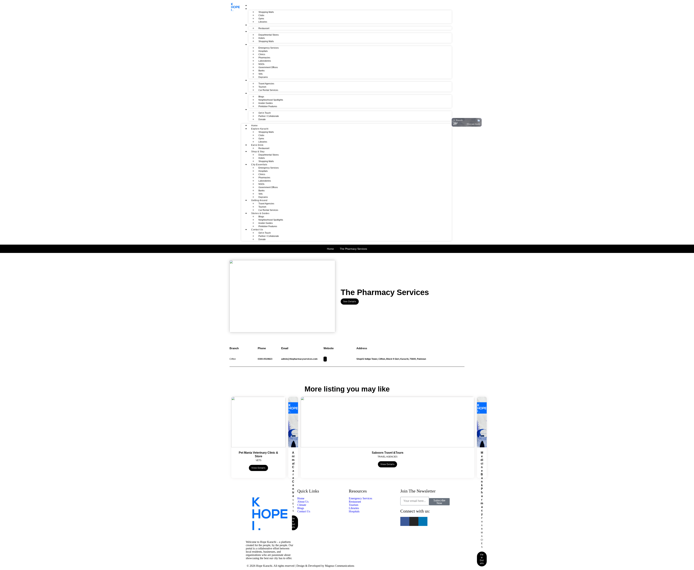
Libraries (262, 22)
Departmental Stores (268, 35)
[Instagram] (413, 521)
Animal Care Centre (293, 474)
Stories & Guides (259, 93)
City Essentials (258, 44)
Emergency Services (268, 48)
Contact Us (255, 109)
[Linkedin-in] (422, 521)
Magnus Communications (339, 565)
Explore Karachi (258, 8)
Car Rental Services (268, 90)
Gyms (261, 18)
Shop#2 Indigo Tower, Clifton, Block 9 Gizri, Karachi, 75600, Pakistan (391, 359)
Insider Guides (265, 103)
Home (252, 5)
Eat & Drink (256, 24)
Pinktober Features (267, 106)
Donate (262, 119)
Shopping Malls (266, 12)
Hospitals (263, 51)
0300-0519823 (265, 359)
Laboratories (264, 61)
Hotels (261, 38)
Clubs (261, 15)
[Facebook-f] (404, 521)
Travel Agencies (266, 83)
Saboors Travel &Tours (387, 452)
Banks (261, 70)
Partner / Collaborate (268, 116)
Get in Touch (264, 113)
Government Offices (268, 67)
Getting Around (258, 80)
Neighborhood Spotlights (270, 100)
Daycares (263, 77)
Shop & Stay (256, 31)
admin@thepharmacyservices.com (299, 359)
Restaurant (263, 28)
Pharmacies (264, 57)
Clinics (261, 54)
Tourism (262, 87)
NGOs (261, 64)
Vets (260, 74)
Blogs (261, 96)
